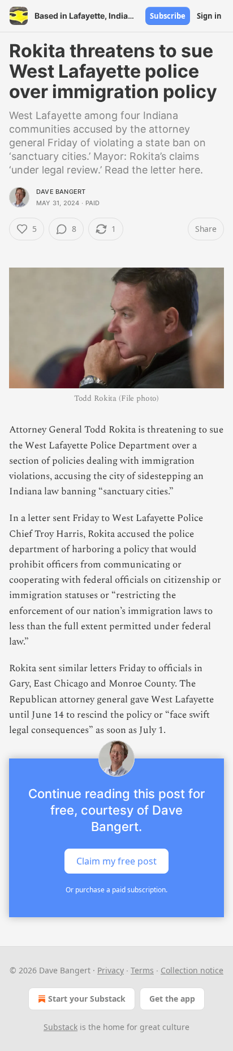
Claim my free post (116, 861)
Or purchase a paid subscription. (116, 890)
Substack (60, 1027)
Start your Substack (87, 998)
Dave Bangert (60, 192)
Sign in (209, 16)
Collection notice (192, 970)
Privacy (110, 970)
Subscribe (167, 16)
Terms (142, 970)
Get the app (172, 998)
